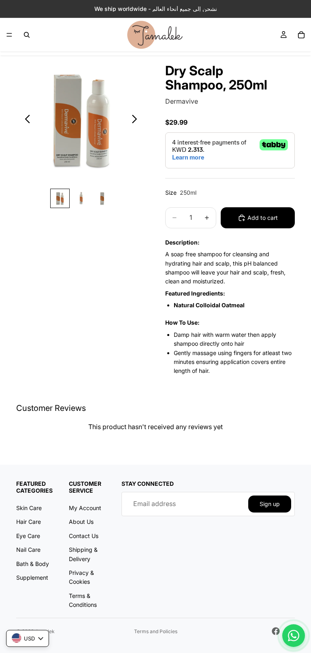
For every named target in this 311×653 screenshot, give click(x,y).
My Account (85, 507)
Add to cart (262, 217)
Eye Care (28, 535)
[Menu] (9, 35)
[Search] (27, 35)
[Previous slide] (25, 120)
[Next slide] (137, 120)
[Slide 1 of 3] (60, 198)
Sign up (270, 503)
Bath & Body (32, 563)
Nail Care (28, 549)
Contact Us (83, 535)
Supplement (32, 577)
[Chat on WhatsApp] (293, 635)
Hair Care (28, 521)
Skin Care (29, 507)
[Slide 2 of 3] (81, 198)
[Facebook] (276, 631)
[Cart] (301, 35)
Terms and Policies (155, 631)
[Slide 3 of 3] (102, 198)
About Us (81, 521)
